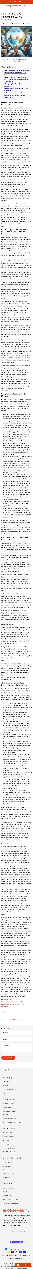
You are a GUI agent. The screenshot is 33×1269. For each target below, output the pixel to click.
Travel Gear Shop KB (9, 1152)
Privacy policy (18, 1255)
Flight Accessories (8, 1148)
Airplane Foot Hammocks (11, 108)
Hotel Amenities (7, 1140)
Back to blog (18, 1019)
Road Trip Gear (7, 1144)
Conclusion (9, 97)
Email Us (5, 1085)
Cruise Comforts (8, 1166)
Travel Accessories (8, 1103)
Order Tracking (7, 1078)
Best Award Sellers (8, 1188)
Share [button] (5, 1011)
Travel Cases (7, 1107)
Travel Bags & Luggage (9, 1111)
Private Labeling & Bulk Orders (12, 1122)
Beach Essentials (8, 1162)
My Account (6, 1093)
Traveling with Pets (8, 1136)
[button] (3, 5)
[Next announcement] (30, 2)
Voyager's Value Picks (9, 1118)
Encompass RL (20, 1258)
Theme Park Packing (9, 1173)
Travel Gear (6, 1115)
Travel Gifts (6, 1177)
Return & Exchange (8, 1255)
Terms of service (27, 1255)
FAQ (4, 1074)
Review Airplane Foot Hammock (11, 1002)
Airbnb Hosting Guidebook (10, 1203)
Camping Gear (7, 1170)
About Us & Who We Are (10, 1089)
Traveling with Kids (8, 1133)
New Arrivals (6, 1192)
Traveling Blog (7, 1195)
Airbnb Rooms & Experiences (11, 1199)
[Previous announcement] (3, 2)
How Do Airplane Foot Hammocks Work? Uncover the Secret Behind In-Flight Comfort (16, 79)
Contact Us (6, 1081)
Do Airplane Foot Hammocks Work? (17, 70)
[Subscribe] (26, 1236)
